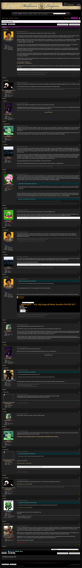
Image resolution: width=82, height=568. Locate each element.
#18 (79, 477)
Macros (5, 100)
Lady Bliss (6, 80)
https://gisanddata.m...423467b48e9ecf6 (24, 63)
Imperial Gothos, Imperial (48, 112)
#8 (79, 230)
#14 (79, 392)
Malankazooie (7, 123)
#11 (79, 322)
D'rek (5, 172)
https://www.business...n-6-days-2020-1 (24, 463)
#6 (79, 172)
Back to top (4, 98)
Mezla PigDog (7, 523)
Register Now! (71, 4)
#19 (79, 498)
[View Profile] (8, 35)
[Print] (20, 551)
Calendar (30, 14)
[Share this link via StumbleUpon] (18, 551)
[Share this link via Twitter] (8, 551)
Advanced (68, 13)
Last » (14, 24)
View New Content (74, 18)
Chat (39, 14)
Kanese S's (6, 392)
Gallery (35, 14)
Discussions (16, 18)
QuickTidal (6, 29)
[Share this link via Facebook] (10, 551)
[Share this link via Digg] (11, 551)
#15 (79, 411)
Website (15, 14)
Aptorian (5, 207)
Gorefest (5, 144)
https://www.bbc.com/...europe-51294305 (24, 484)
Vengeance (6, 367)
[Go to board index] (41, 5)
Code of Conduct (67, 18)
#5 (79, 144)
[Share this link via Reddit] (16, 551)
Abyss (5, 498)
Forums (20, 14)
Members (25, 14)
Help (79, 4)
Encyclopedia (44, 14)
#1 (79, 29)
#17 (79, 449)
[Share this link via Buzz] (13, 551)
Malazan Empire (5, 18)
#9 (79, 254)
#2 (79, 80)
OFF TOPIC (11, 18)
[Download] (21, 551)
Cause (5, 322)
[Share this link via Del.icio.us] (15, 551)
